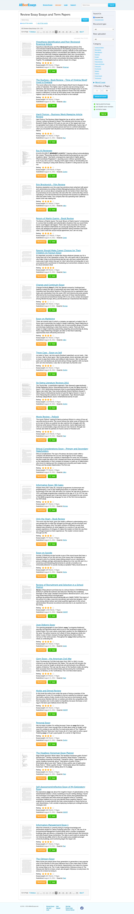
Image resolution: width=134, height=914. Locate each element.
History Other (98, 59)
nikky (64, 102)
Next (81, 32)
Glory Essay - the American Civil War (54, 659)
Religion (97, 71)
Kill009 (65, 612)
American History (99, 47)
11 (63, 32)
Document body (99, 20)
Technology (98, 78)
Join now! (58, 5)
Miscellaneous (99, 62)
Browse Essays (47, 5)
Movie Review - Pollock (47, 417)
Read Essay (41, 71)
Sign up (103, 114)
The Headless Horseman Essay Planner (55, 753)
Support (73, 5)
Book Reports (98, 52)
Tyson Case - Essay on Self (49, 352)
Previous (33, 32)
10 (59, 32)
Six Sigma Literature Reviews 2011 (52, 383)
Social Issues (98, 76)
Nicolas (65, 306)
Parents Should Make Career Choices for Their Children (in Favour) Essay (58, 251)
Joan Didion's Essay (45, 625)
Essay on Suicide (44, 553)
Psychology (98, 69)
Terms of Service (70, 910)
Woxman (66, 67)
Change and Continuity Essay (50, 285)
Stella (65, 540)
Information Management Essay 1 (52, 825)
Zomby (65, 172)
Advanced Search (100, 96)
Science (97, 73)
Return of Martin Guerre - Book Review (55, 218)
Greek (65, 238)
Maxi (64, 436)
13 (70, 32)
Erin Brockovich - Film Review (50, 184)
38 (77, 32)
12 (66, 32)
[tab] (103, 83)
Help (57, 906)
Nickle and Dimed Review (48, 691)
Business (97, 55)
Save (53, 71)
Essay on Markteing (45, 319)
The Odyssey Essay (45, 859)
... (73, 32)
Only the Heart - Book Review (50, 519)
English (97, 57)
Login (66, 5)
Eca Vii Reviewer (44, 150)
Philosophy (98, 66)
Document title (99, 17)
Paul (64, 138)
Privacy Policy (69, 908)
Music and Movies (99, 64)
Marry (65, 272)
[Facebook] (81, 909)
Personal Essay (43, 723)
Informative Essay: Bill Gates (49, 485)
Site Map (68, 906)
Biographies (98, 50)
